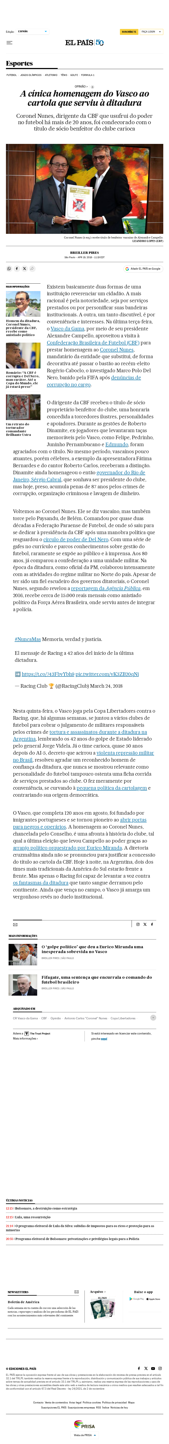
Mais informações (24, 1038)
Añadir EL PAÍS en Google (145, 268)
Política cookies (92, 1402)
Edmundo (116, 444)
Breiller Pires (84, 253)
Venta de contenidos (56, 1402)
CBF (44, 1018)
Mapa (131, 1402)
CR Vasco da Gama (25, 1018)
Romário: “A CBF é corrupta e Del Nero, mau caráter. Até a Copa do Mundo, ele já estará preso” (22, 379)
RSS (98, 1407)
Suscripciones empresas (81, 1407)
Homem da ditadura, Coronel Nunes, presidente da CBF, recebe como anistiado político (23, 328)
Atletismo (51, 75)
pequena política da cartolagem (112, 788)
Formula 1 (87, 75)
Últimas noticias (19, 1200)
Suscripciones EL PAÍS (53, 1407)
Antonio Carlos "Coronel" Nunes (85, 1018)
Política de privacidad (114, 1402)
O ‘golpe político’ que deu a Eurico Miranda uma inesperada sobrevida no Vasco (92, 949)
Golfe (74, 75)
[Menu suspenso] (9, 42)
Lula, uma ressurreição (33, 1217)
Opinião (56, 1018)
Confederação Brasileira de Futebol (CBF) (93, 343)
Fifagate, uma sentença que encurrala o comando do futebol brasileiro (97, 980)
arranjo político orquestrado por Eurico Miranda (67, 848)
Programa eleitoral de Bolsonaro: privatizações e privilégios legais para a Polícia (77, 1239)
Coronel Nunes (117, 350)
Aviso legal (75, 1402)
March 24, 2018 (106, 686)
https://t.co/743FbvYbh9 (48, 674)
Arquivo (96, 1292)
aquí (104, 1038)
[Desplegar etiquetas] (153, 1018)
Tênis (64, 75)
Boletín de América (23, 1302)
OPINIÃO (80, 86)
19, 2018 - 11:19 (91, 257)
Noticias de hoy (119, 1407)
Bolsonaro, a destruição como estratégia (46, 1208)
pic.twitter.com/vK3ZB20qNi (107, 674)
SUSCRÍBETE (129, 31)
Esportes (19, 63)
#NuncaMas (28, 639)
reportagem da (105, 588)
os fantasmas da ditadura (41, 883)
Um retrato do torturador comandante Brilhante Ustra (18, 430)
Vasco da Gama (67, 329)
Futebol (12, 75)
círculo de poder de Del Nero (75, 539)
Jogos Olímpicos (31, 75)
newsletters (18, 1292)
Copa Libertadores (123, 1018)
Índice (105, 1407)
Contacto (38, 1402)
